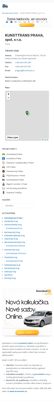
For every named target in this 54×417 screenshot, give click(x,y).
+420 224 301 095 (23, 62)
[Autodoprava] (5, 6)
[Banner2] (27, 312)
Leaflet (45, 140)
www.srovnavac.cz (18, 391)
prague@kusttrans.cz (25, 70)
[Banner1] (27, 21)
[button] (27, 113)
